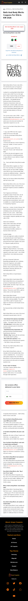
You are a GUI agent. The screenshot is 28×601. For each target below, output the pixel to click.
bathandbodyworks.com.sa (16, 119)
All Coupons (14, 546)
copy (18, 46)
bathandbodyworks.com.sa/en (11, 139)
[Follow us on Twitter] (14, 583)
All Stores (14, 542)
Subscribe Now (14, 403)
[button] (7, 397)
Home (14, 538)
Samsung (14, 554)
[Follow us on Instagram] (8, 583)
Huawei (14, 566)
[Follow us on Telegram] (8, 589)
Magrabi (14, 558)
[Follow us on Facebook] (20, 583)
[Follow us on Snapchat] (20, 589)
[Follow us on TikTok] (14, 589)
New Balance (14, 570)
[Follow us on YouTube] (14, 596)
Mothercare (14, 562)
